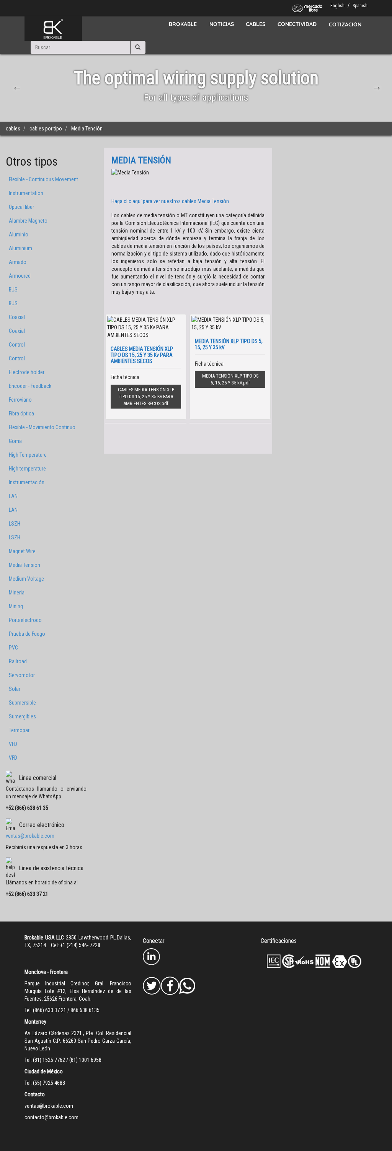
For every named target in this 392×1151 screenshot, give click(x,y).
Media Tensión (24, 565)
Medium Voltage (26, 579)
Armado (17, 262)
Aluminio (18, 234)
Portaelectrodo (25, 620)
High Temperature (28, 455)
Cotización (345, 24)
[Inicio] (53, 28)
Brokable (183, 24)
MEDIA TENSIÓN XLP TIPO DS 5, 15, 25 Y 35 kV (230, 379)
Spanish (360, 5)
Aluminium (20, 248)
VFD (13, 744)
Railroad (18, 661)
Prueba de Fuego (27, 634)
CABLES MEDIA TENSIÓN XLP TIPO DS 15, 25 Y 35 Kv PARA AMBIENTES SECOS (146, 396)
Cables (255, 24)
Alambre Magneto (28, 221)
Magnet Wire (22, 551)
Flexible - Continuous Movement (43, 179)
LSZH (14, 524)
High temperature (27, 469)
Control (17, 345)
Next (376, 86)
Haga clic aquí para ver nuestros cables (170, 201)
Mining (16, 606)
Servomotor (22, 675)
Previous (16, 86)
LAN (13, 496)
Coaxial (17, 317)
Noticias (221, 24)
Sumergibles (22, 716)
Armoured (20, 276)
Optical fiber (21, 207)
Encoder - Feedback (30, 386)
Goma (15, 441)
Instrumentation (26, 193)
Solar (14, 689)
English (337, 5)
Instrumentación (26, 482)
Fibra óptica (21, 413)
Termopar (19, 730)
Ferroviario (20, 400)
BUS (13, 290)
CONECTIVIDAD (297, 24)
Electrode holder (26, 372)
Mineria (16, 592)
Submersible (22, 703)
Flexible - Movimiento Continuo (42, 427)
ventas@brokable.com (30, 836)
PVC (13, 648)
